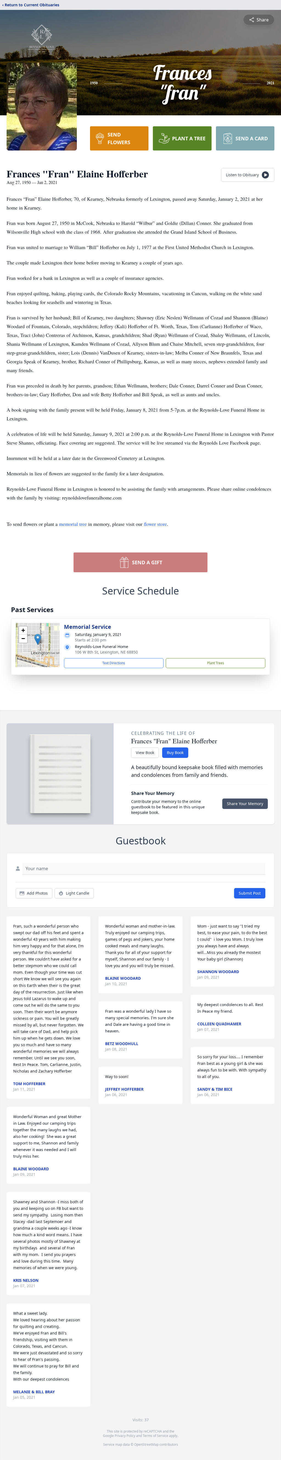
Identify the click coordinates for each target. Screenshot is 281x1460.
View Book (145, 752)
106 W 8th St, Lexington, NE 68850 (106, 652)
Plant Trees (215, 663)
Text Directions (113, 663)
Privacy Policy (125, 1435)
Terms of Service (155, 1435)
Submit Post (250, 893)
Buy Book (175, 752)
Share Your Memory (245, 803)
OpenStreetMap (146, 1444)
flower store (155, 524)
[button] (37, 639)
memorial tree (73, 524)
